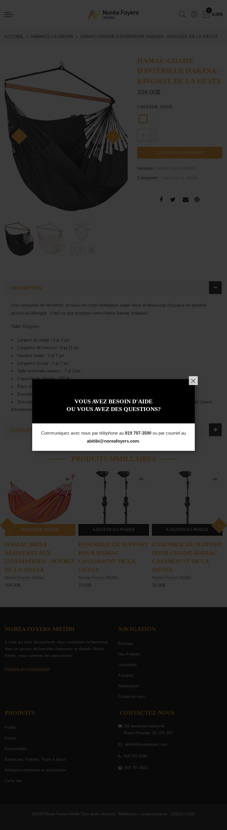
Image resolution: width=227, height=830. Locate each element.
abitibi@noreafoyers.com (113, 440)
